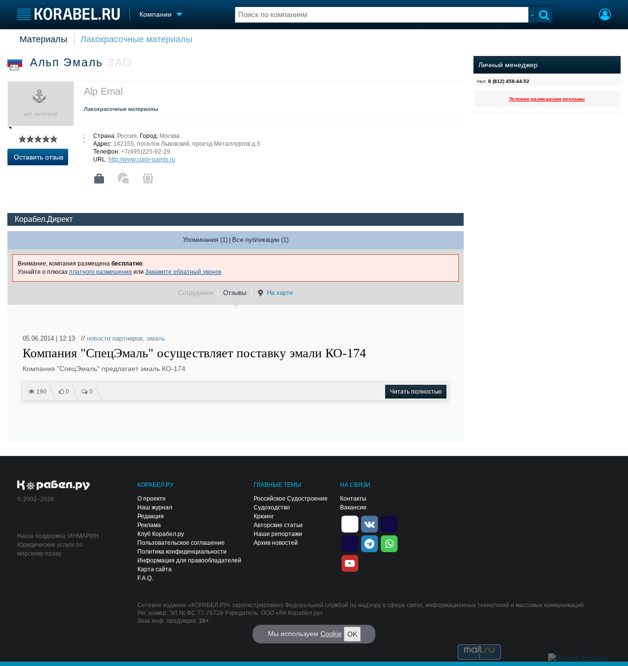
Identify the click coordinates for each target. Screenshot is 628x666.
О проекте (151, 498)
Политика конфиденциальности (182, 551)
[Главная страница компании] (99, 179)
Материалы (43, 39)
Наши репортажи (278, 534)
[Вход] (605, 15)
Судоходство (272, 507)
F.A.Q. (145, 578)
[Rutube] (389, 523)
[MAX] (350, 542)
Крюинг (264, 516)
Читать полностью (416, 391)
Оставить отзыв (38, 157)
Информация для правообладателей (189, 560)
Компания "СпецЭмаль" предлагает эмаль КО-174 (104, 369)
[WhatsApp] (389, 542)
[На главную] (68, 14)
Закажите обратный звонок (183, 271)
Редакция (150, 516)
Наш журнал (154, 507)
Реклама (149, 525)
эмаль (156, 338)
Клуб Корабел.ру (160, 534)
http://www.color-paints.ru (141, 159)
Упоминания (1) (205, 239)
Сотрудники (195, 292)
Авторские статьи (278, 525)
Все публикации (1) (260, 239)
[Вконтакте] (369, 523)
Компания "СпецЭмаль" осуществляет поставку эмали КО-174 (194, 353)
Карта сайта (154, 569)
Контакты (353, 498)
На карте (280, 292)
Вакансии (353, 507)
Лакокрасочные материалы (136, 39)
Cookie (331, 634)
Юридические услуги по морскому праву (50, 549)
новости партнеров (115, 338)
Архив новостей (276, 542)
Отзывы (234, 292)
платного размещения (100, 271)
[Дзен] (350, 523)
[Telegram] (369, 542)
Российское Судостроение (291, 498)
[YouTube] (350, 562)
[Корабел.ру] (53, 485)
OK (352, 634)
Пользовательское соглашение (181, 542)
